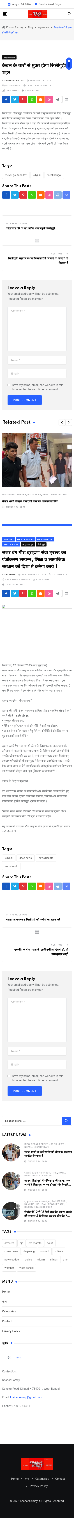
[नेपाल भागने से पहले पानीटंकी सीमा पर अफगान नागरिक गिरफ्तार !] (11, 1152)
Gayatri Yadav (15, 80)
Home (6, 1291)
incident (44, 1251)
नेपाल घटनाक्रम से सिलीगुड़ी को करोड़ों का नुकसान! (33, 919)
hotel (62, 1173)
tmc (65, 1259)
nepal (46, 494)
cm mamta (35, 1243)
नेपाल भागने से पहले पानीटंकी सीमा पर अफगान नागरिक (30, 501)
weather (9, 1267)
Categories (9, 1311)
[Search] (69, 14)
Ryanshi (11, 574)
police (28, 1259)
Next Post (57, 253)
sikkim (41, 1259)
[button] (62, 422)
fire (54, 1173)
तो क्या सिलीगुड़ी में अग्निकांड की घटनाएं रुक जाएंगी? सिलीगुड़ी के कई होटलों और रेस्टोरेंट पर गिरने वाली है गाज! (47, 1184)
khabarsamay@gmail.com (26, 1397)
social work (11, 866)
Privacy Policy (11, 1331)
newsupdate (59, 494)
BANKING (29, 1204)
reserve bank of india (38, 1207)
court (50, 1243)
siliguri (37, 175)
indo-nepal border (14, 494)
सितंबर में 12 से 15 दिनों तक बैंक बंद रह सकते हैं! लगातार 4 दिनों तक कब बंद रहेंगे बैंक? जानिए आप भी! (48, 1216)
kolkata (59, 1251)
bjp (21, 1243)
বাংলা (4, 1301)
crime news (11, 1251)
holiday (41, 1204)
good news (34, 494)
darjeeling (29, 1251)
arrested (9, 1243)
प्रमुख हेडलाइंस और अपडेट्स (37, 1173)
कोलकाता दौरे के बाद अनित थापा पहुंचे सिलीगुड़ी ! (31, 228)
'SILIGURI (9, 857)
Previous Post (19, 223)
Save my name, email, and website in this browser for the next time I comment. (37, 387)
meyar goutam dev (16, 175)
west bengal (54, 175)
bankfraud (59, 1201)
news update (46, 857)
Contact (7, 1321)
